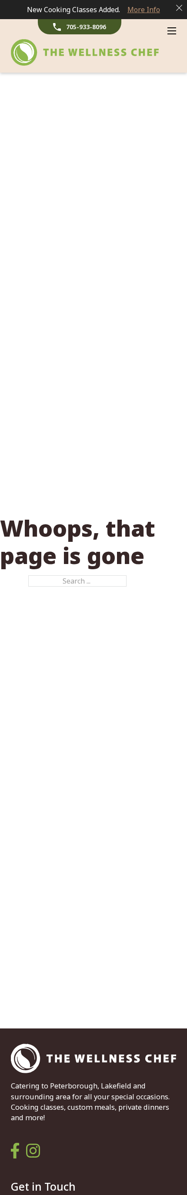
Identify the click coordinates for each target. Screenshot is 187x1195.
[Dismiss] (179, 8)
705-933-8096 (86, 27)
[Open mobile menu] (171, 30)
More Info (143, 9)
